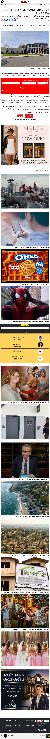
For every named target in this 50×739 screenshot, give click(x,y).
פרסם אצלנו (8, 720)
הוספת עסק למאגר (7, 728)
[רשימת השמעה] (12, 735)
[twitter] (7, 20)
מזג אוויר (40, 4)
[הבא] (8, 735)
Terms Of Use (19, 91)
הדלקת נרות (46, 4)
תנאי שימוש (8, 725)
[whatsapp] (10, 20)
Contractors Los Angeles (28, 723)
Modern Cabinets (30, 725)
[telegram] (12, 20)
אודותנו (9, 723)
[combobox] (25, 328)
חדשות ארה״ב (17, 720)
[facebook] (15, 20)
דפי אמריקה (17, 725)
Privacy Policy (15, 91)
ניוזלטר (9, 730)
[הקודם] (1, 735)
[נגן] (5, 736)
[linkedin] (5, 20)
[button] (3, 83)
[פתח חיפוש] (5, 1)
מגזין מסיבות (17, 723)
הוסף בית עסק (25, 332)
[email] (2, 20)
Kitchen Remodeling (30, 720)
